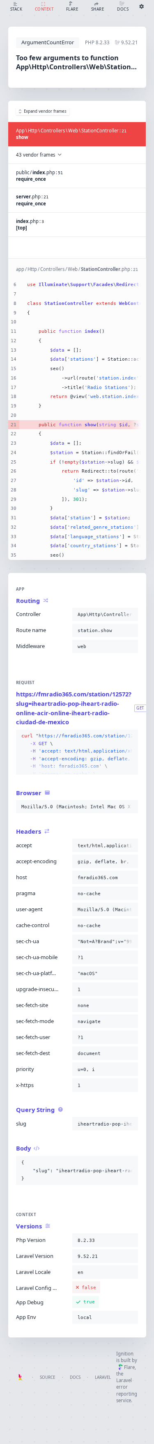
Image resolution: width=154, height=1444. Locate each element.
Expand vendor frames (45, 111)
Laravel (103, 1377)
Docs (75, 1377)
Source (47, 1377)
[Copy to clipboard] (130, 614)
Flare (129, 1367)
